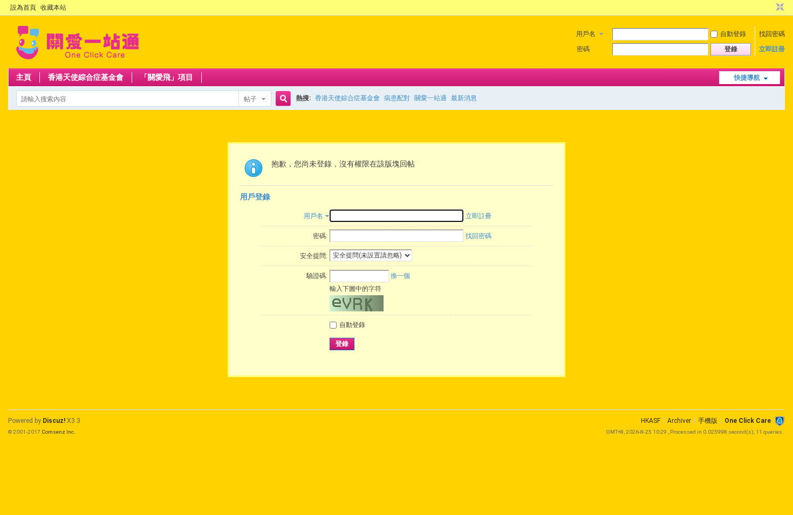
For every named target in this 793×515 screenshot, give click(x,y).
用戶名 (586, 34)
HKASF (650, 420)
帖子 (250, 99)
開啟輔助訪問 (770, 7)
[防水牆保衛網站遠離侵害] (779, 420)
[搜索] (281, 99)
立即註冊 (772, 49)
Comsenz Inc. (59, 432)
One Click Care (747, 420)
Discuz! (54, 420)
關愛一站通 (430, 98)
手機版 (707, 420)
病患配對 (397, 98)
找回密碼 (772, 34)
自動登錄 (733, 34)
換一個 (400, 276)
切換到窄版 (779, 7)
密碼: (320, 236)
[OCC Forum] (77, 62)
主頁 (23, 77)
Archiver (679, 420)
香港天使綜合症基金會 (86, 77)
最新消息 (464, 98)
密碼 (583, 49)
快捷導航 (747, 77)
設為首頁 (23, 7)
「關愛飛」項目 (166, 77)
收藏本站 (53, 7)
